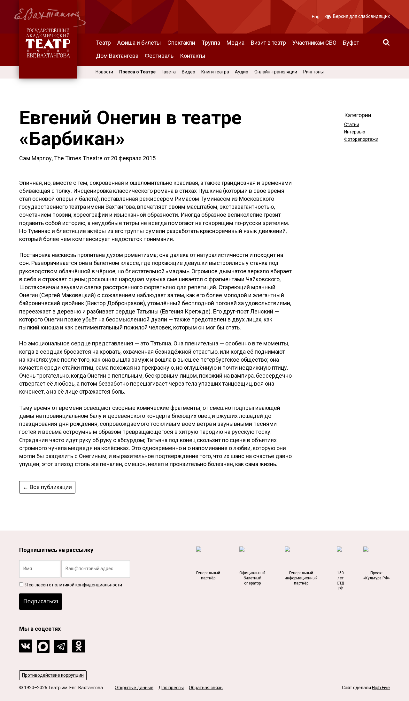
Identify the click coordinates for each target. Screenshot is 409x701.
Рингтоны (313, 71)
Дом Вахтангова (117, 55)
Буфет (351, 42)
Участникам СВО (314, 42)
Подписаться (40, 601)
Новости (104, 71)
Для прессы (171, 687)
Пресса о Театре (137, 71)
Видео (188, 71)
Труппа (211, 42)
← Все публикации (47, 487)
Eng (316, 16)
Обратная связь (206, 687)
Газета (169, 71)
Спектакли (181, 42)
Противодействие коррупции (53, 675)
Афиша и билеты (139, 42)
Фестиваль (159, 55)
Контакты (192, 55)
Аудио (241, 71)
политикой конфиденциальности (87, 584)
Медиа (235, 42)
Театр (103, 42)
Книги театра (215, 71)
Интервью (354, 131)
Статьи (351, 124)
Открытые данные (134, 687)
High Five (381, 687)
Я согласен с (73, 584)
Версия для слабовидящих (361, 16)
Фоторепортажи (361, 139)
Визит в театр (268, 42)
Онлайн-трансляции (275, 71)
